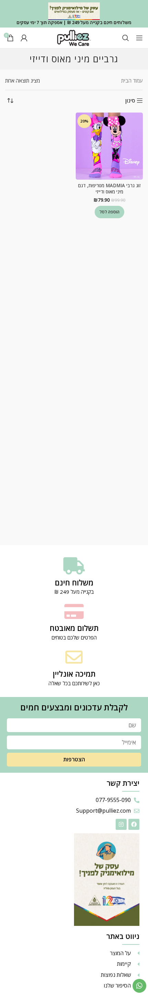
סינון (130, 100)
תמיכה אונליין (74, 673)
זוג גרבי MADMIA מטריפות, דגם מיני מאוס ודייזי (109, 188)
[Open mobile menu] (139, 38)
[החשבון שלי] (24, 38)
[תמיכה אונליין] (74, 657)
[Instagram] (121, 824)
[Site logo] (74, 37)
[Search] (126, 38)
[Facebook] (133, 824)
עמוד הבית (132, 80)
